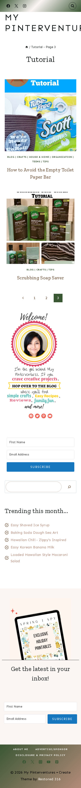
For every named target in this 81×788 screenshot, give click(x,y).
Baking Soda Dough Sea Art (34, 532)
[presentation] (40, 115)
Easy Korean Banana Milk (32, 547)
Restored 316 (49, 779)
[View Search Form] (72, 6)
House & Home (39, 157)
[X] (16, 5)
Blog (10, 157)
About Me (20, 749)
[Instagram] (24, 5)
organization (62, 157)
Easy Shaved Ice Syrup (30, 525)
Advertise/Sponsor (51, 749)
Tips (46, 161)
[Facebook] (8, 5)
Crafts (22, 157)
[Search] (69, 487)
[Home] (26, 47)
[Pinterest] (56, 761)
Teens (36, 161)
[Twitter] (32, 761)
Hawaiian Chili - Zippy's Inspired (38, 540)
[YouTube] (48, 761)
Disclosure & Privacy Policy (40, 755)
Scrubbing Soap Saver (40, 278)
